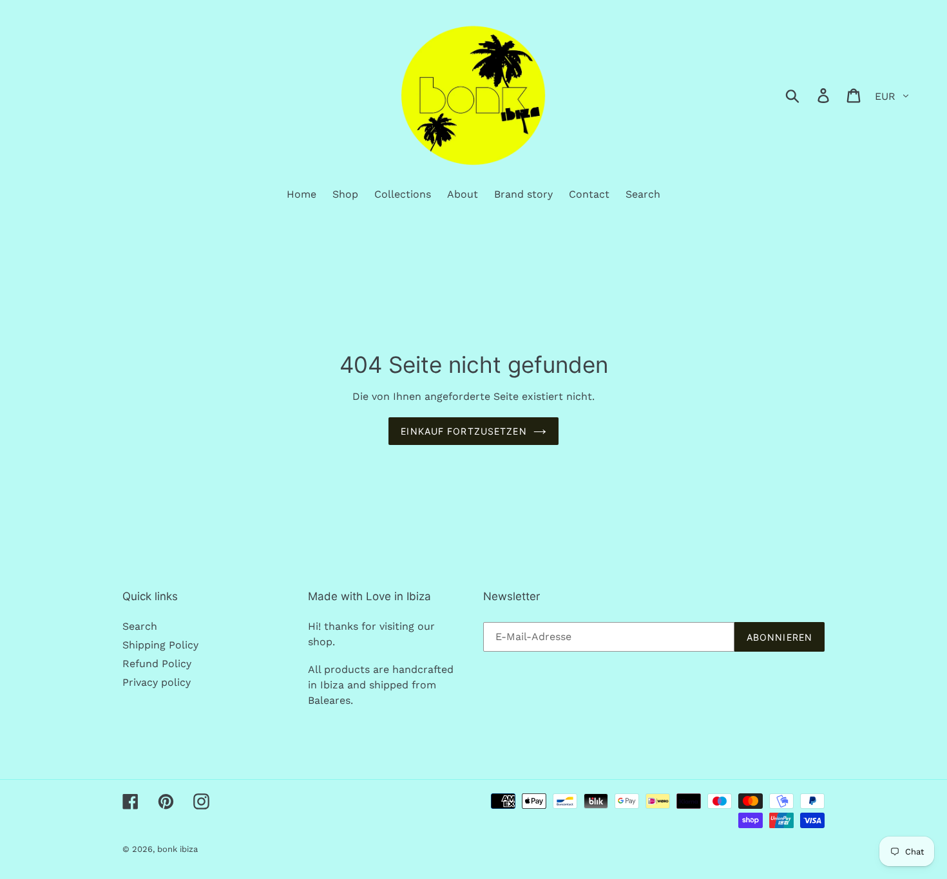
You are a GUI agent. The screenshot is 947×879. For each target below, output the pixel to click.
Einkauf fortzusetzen (463, 431)
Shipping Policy (160, 645)
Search (139, 626)
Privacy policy (156, 682)
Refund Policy (156, 663)
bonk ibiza (177, 849)
